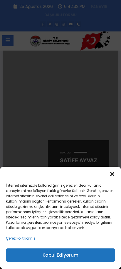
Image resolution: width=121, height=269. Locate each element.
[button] (112, 174)
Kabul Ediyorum (60, 255)
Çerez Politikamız (20, 238)
